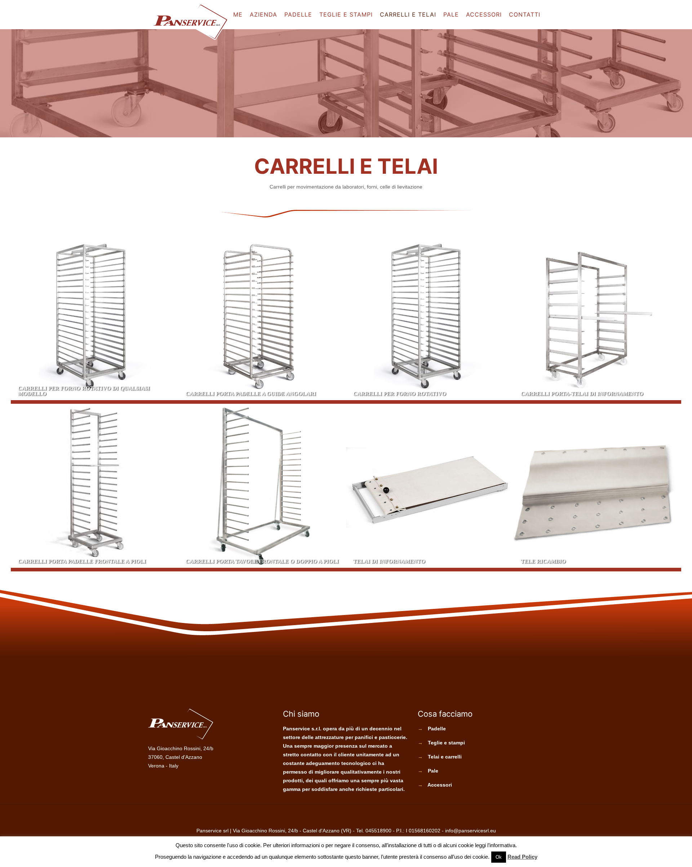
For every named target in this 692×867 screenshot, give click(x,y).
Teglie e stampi (446, 743)
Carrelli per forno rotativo (430, 320)
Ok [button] (499, 857)
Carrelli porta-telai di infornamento (597, 320)
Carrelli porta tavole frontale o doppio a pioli (262, 487)
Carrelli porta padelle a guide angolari (262, 320)
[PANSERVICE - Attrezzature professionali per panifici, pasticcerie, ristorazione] (190, 22)
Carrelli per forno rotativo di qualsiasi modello (94, 320)
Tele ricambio (597, 487)
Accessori (439, 785)
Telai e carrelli (445, 757)
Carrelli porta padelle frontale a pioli (94, 487)
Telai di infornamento (430, 487)
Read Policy (522, 857)
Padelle (437, 728)
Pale (433, 771)
